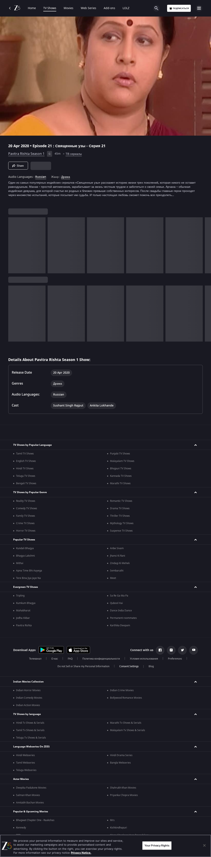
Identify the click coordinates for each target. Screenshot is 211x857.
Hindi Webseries (25, 755)
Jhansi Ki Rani (117, 556)
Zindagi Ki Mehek (120, 563)
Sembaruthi (116, 571)
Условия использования (144, 659)
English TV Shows (26, 461)
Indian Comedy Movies (29, 698)
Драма (65, 177)
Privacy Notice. (81, 852)
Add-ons (109, 8)
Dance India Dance (121, 610)
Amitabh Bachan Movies (30, 802)
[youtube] (193, 650)
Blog (151, 666)
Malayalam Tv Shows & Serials (127, 730)
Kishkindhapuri (118, 828)
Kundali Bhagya (25, 548)
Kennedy (21, 828)
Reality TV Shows (25, 501)
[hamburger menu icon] (199, 8)
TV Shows (49, 8)
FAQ (70, 659)
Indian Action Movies (28, 705)
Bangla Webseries (120, 763)
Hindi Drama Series (121, 755)
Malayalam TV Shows (122, 461)
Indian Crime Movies (122, 690)
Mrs (112, 820)
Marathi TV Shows (120, 483)
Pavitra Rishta (24, 625)
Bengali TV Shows (26, 483)
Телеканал (35, 659)
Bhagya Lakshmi (25, 556)
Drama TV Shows (120, 508)
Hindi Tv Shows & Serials (30, 723)
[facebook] (160, 650)
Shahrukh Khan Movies (123, 788)
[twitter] (182, 650)
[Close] (204, 845)
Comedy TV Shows (26, 508)
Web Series (88, 8)
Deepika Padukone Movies (31, 788)
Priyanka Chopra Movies (124, 795)
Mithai (19, 563)
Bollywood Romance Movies (126, 698)
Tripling (20, 596)
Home (32, 8)
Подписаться (181, 8)
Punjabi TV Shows (120, 453)
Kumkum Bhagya (25, 603)
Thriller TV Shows (120, 516)
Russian (40, 177)
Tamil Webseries (25, 763)
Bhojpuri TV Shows (120, 468)
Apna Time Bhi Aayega (29, 571)
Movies (68, 8)
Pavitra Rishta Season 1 (26, 153)
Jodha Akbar (23, 618)
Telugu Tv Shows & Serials (31, 738)
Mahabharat (23, 610)
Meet (113, 578)
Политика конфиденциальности (101, 659)
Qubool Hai (116, 603)
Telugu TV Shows (25, 476)
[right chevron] (12, 245)
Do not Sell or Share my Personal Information (83, 666)
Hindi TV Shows (25, 468)
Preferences (175, 659)
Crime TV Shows (25, 523)
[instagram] (171, 650)
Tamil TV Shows (25, 453)
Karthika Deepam (120, 625)
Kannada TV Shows (121, 476)
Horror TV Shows (25, 531)
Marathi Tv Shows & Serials (125, 723)
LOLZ (126, 8)
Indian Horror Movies (28, 690)
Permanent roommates (123, 618)
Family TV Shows (25, 516)
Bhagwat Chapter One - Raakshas (35, 820)
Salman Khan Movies (28, 795)
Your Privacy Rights (156, 845)
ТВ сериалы (74, 154)
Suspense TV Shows (121, 531)
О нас (54, 659)
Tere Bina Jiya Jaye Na (28, 578)
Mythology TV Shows (122, 523)
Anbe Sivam (117, 548)
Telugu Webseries (26, 770)
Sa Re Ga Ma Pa (119, 596)
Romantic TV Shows (121, 501)
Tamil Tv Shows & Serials (30, 730)
